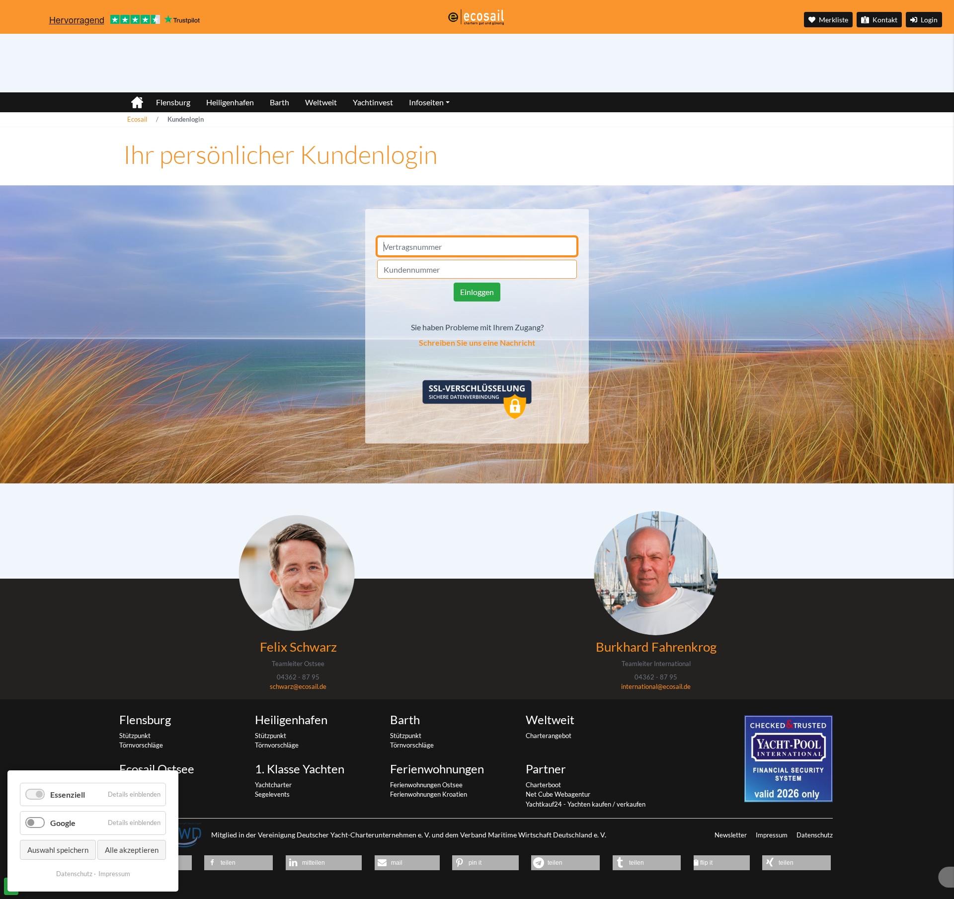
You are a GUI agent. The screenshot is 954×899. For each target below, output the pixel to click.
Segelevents (272, 794)
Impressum (772, 835)
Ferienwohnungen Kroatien (428, 794)
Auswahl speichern (57, 849)
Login (928, 19)
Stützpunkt (135, 736)
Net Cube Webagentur (558, 794)
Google (63, 822)
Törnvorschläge (141, 745)
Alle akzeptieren (132, 849)
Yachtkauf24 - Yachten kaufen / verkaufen (585, 804)
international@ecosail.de (656, 686)
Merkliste (832, 19)
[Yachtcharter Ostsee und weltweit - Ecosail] (131, 98)
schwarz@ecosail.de (298, 686)
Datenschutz (814, 835)
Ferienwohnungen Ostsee (426, 785)
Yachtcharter (273, 785)
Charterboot (543, 785)
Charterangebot (548, 736)
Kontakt (884, 19)
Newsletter (731, 835)
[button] (238, 862)
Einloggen (477, 292)
